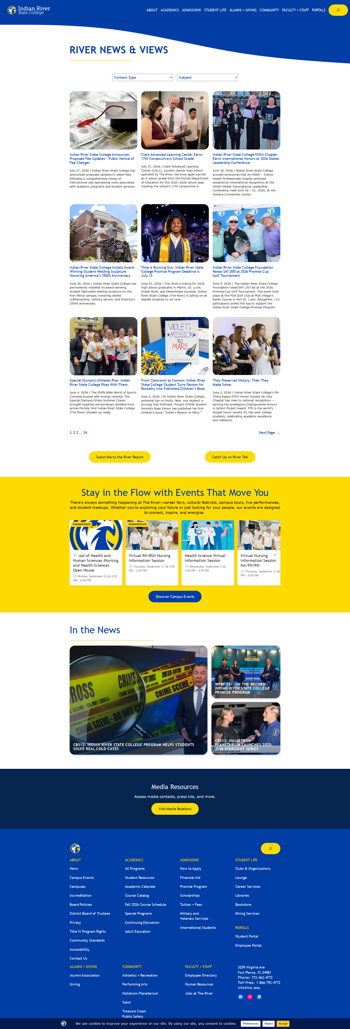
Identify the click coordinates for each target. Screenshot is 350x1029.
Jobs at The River (199, 993)
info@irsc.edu (249, 987)
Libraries (242, 895)
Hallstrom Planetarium (140, 993)
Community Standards (87, 940)
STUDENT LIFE (246, 860)
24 (85, 432)
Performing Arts (134, 984)
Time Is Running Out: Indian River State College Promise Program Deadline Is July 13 (172, 271)
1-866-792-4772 (268, 982)
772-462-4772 (262, 977)
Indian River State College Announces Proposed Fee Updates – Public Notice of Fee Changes (102, 159)
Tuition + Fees (191, 904)
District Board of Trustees (90, 913)
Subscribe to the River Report (119, 457)
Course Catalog (137, 895)
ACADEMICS (134, 860)
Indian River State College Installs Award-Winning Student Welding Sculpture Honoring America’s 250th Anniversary (102, 271)
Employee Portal (248, 945)
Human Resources (199, 984)
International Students (198, 927)
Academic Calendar (140, 886)
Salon (126, 1002)
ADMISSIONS (189, 860)
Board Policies (81, 904)
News (74, 868)
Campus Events (82, 877)
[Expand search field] (338, 10)
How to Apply (190, 868)
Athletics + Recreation (140, 975)
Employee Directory (201, 975)
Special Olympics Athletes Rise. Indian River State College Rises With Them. (100, 382)
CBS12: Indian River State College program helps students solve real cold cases (133, 746)
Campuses (77, 886)
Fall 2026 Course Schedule (145, 904)
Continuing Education (142, 922)
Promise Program (193, 886)
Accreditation (81, 895)
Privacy (75, 922)
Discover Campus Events (175, 596)
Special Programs (138, 913)
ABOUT (75, 860)
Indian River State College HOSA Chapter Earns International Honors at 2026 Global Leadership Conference (246, 159)
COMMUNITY (132, 966)
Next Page (269, 432)
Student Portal (246, 936)
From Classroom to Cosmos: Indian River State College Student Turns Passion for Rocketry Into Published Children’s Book (173, 384)
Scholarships (190, 895)
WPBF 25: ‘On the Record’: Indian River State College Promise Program (242, 688)
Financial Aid (190, 877)
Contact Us (78, 958)
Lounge (241, 877)
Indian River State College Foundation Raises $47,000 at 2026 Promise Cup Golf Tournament (243, 271)
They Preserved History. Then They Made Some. (241, 382)
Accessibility (80, 949)
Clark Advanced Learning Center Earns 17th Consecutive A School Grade (171, 157)
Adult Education (138, 931)
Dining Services (247, 913)
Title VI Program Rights (88, 931)
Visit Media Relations (175, 808)
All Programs (135, 868)
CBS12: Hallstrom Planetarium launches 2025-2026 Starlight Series (244, 744)
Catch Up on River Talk (230, 457)
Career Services (247, 886)
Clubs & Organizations (252, 868)
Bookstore (243, 904)
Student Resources (139, 877)
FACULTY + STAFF (198, 966)
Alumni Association (85, 975)
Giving (75, 984)
